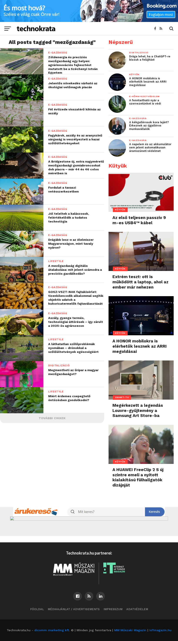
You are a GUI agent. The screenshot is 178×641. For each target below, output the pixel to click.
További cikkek (52, 418)
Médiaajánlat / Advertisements (74, 609)
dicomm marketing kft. (52, 630)
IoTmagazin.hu (160, 630)
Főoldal (37, 609)
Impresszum (113, 609)
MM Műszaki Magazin (130, 630)
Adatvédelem (137, 609)
